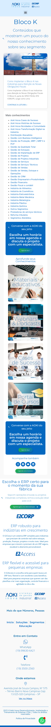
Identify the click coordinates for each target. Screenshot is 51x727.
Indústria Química (19, 206)
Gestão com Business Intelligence (26, 138)
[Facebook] (23, 464)
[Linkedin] (33, 464)
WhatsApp (25, 647)
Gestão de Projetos (20, 155)
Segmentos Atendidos (21, 218)
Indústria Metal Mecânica (22, 197)
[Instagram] (18, 464)
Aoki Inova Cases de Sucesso (24, 120)
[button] (26, 12)
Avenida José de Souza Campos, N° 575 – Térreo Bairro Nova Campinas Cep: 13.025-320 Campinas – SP (25, 691)
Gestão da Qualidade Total (23, 147)
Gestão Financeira (19, 182)
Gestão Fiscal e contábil (22, 185)
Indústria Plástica (18, 203)
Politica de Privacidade (25, 718)
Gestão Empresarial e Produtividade (27, 179)
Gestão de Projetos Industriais (25, 158)
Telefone (25, 664)
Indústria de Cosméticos (22, 191)
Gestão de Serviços (20, 161)
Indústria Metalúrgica (20, 200)
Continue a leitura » (17, 104)
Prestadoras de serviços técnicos (26, 212)
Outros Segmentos (19, 209)
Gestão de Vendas (19, 167)
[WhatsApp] (25, 642)
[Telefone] (25, 658)
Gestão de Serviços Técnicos (24, 164)
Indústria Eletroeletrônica (22, 194)
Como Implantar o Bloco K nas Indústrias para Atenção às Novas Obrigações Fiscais (24, 84)
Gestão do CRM (18, 176)
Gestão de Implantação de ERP (25, 153)
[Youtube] (28, 464)
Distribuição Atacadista (21, 135)
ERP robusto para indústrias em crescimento (25, 528)
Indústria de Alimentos (21, 188)
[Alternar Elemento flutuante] (42, 720)
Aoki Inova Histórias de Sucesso (26, 123)
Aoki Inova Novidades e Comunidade (28, 126)
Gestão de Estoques (20, 150)
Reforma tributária (19, 215)
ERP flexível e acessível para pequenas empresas (25, 565)
